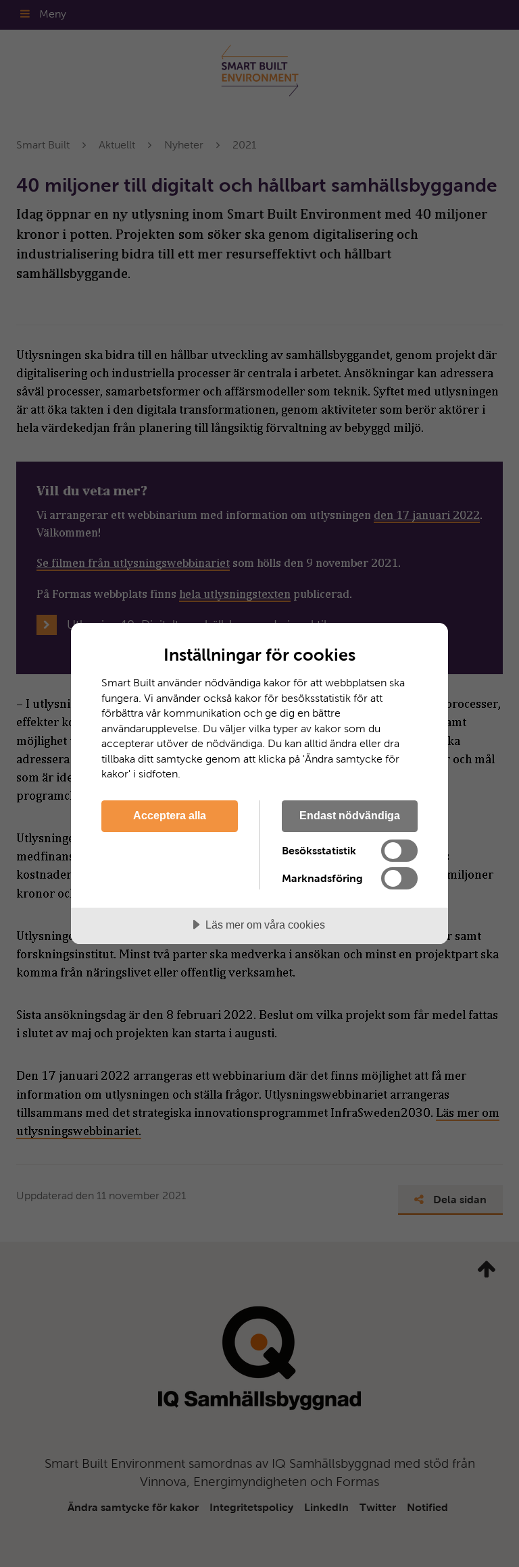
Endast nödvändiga (349, 815)
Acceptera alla (169, 815)
